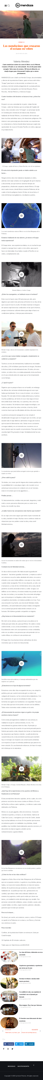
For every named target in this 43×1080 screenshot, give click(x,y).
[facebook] (3, 1049)
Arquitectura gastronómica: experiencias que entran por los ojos (30, 967)
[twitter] (12, 1049)
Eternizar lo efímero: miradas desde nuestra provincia (29, 980)
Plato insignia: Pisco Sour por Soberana (30, 1005)
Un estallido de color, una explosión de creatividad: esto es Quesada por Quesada (30, 994)
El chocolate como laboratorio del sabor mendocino (30, 1020)
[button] (6, 5)
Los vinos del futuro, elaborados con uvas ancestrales (30, 954)
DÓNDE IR (21, 42)
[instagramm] (8, 1049)
